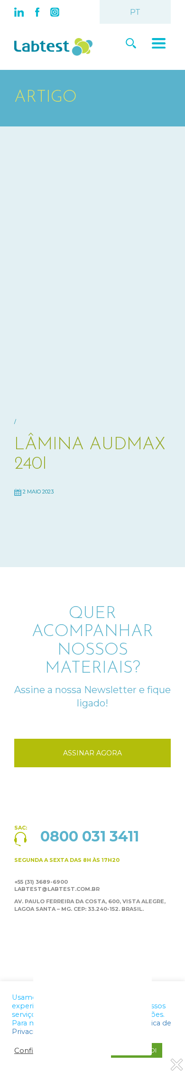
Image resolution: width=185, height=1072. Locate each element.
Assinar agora (92, 753)
